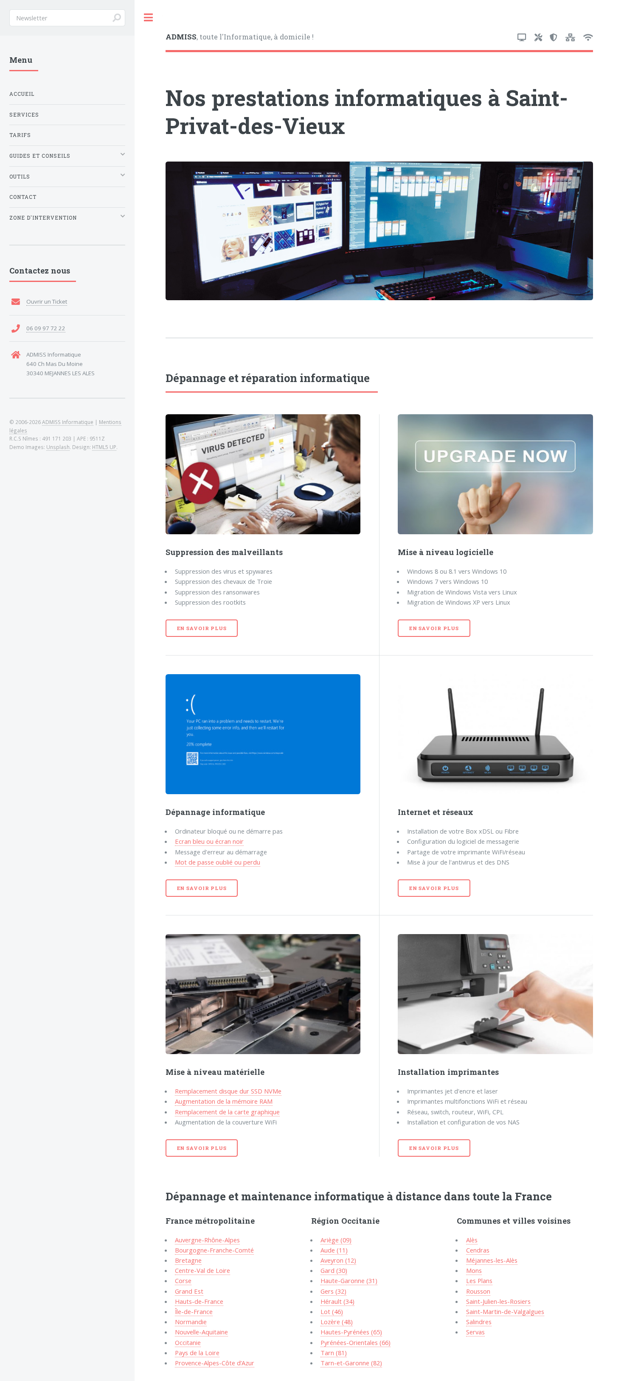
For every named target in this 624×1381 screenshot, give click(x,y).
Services (24, 115)
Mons (474, 1270)
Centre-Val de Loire (202, 1270)
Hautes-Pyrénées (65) (351, 1332)
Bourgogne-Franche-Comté (214, 1250)
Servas (475, 1332)
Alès (472, 1240)
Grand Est (189, 1291)
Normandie (191, 1321)
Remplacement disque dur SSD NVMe (228, 1091)
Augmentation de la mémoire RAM (224, 1101)
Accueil (21, 94)
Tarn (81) (333, 1352)
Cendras (477, 1250)
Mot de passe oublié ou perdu (217, 862)
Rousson (478, 1291)
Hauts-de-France (199, 1301)
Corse (183, 1280)
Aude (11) (334, 1250)
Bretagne (188, 1260)
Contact (23, 197)
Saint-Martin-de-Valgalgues (505, 1311)
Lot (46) (331, 1311)
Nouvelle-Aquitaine (201, 1332)
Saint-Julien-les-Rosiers (498, 1301)
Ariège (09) (335, 1240)
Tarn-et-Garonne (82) (351, 1363)
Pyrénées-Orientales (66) (355, 1342)
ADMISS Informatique (67, 421)
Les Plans (479, 1280)
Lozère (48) (336, 1321)
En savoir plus (202, 628)
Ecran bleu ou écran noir (209, 841)
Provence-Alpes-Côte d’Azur (214, 1363)
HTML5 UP (104, 447)
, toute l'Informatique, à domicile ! (240, 36)
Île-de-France (194, 1311)
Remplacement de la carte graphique (227, 1112)
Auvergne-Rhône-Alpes (207, 1240)
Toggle (149, 17)
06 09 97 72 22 (45, 328)
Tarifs (20, 135)
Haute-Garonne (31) (348, 1280)
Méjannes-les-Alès (491, 1260)
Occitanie (188, 1342)
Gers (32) (333, 1291)
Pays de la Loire (197, 1352)
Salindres (479, 1321)
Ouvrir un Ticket (46, 301)
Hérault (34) (337, 1301)
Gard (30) (333, 1270)
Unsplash (58, 447)
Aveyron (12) (338, 1260)
